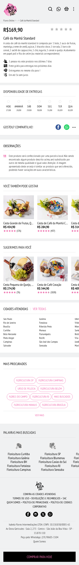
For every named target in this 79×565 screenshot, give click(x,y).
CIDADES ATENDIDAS (24, 309)
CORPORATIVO (39, 506)
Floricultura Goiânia (18, 458)
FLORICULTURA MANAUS (25, 405)
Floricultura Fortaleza (18, 466)
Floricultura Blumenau (52, 458)
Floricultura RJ (52, 466)
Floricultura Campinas (19, 470)
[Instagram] (36, 516)
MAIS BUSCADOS (62, 396)
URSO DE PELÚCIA (26, 388)
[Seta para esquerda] (4, 79)
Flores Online (9, 20)
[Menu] (73, 9)
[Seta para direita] (75, 79)
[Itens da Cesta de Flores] (66, 10)
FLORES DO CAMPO (18, 396)
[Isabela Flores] (39, 486)
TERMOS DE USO (21, 498)
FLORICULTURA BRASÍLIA (54, 405)
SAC (65, 498)
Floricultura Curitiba (19, 454)
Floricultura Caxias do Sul (53, 462)
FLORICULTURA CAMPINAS (51, 380)
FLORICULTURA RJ (40, 396)
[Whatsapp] (50, 516)
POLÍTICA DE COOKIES (61, 502)
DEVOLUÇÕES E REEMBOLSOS (45, 498)
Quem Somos (39, 541)
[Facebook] (28, 516)
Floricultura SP (53, 454)
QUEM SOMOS (13, 502)
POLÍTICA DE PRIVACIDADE (35, 502)
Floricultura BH (19, 462)
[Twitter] (43, 514)
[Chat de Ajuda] (58, 8)
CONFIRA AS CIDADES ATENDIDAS (39, 494)
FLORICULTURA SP (24, 380)
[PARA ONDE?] (50, 9)
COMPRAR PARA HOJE (39, 557)
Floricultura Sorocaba (52, 470)
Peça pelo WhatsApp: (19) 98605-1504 (39, 537)
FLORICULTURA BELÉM (51, 388)
